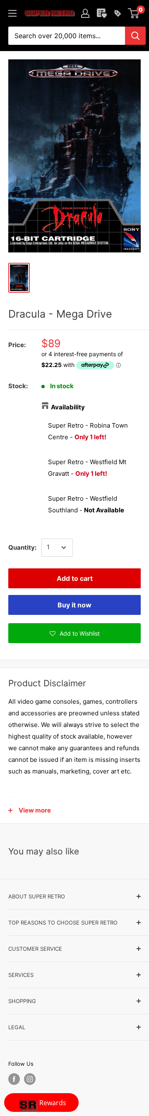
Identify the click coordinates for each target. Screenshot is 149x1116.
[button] (74, 633)
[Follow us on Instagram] (30, 1079)
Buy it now (74, 605)
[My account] (85, 13)
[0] (134, 13)
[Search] (135, 36)
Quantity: (22, 547)
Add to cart (75, 578)
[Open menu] (12, 13)
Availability (68, 407)
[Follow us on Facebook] (14, 1079)
